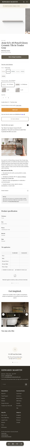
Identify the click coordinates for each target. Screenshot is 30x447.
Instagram (18, 415)
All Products (4, 427)
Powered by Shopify (14, 431)
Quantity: (3, 95)
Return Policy (19, 398)
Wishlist (3, 400)
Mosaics (3, 422)
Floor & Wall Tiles (5, 417)
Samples (18, 403)
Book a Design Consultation (15, 57)
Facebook (18, 417)
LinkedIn (18, 422)
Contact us (18, 396)
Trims (2, 425)
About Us (3, 393)
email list (19, 358)
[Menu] (9, 443)
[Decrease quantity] (3, 97)
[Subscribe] (26, 384)
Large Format (4, 420)
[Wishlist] (17, 443)
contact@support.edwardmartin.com (12, 377)
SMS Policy (18, 400)
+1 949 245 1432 (8, 375)
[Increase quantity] (8, 97)
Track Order (19, 393)
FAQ (17, 408)
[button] (3, 314)
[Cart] (13, 443)
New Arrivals (4, 415)
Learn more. (18, 105)
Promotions (19, 405)
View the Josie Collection (7, 64)
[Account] (21, 443)
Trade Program (4, 396)
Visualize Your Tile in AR (6, 405)
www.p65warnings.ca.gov (14, 201)
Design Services (5, 403)
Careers (3, 398)
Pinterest (18, 420)
